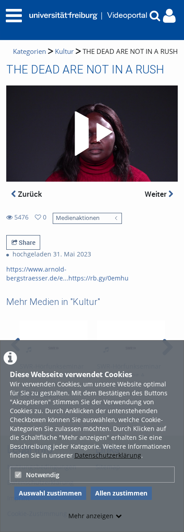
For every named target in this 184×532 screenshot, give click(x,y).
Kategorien (29, 51)
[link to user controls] (169, 16)
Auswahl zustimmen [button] (50, 493)
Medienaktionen (78, 218)
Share (26, 242)
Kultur (64, 51)
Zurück (29, 194)
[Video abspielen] (92, 133)
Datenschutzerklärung (108, 455)
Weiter (156, 194)
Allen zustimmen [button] (121, 493)
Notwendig (42, 475)
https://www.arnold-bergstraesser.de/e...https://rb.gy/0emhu (67, 273)
